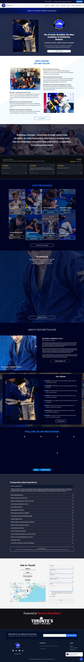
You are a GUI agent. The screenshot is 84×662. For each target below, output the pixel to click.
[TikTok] (22, 654)
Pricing (57, 5)
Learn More (63, 5)
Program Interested (53, 579)
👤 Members (78, 5)
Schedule (52, 5)
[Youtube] (19, 654)
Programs (47, 5)
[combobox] (51, 572)
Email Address (52, 574)
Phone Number (52, 570)
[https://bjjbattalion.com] (18, 649)
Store (68, 5)
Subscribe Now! (71, 639)
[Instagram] (16, 654)
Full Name (51, 565)
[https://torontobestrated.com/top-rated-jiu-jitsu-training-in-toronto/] (42, 625)
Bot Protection (52, 596)
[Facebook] (13, 654)
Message (51, 583)
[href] (28, 592)
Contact (73, 5)
